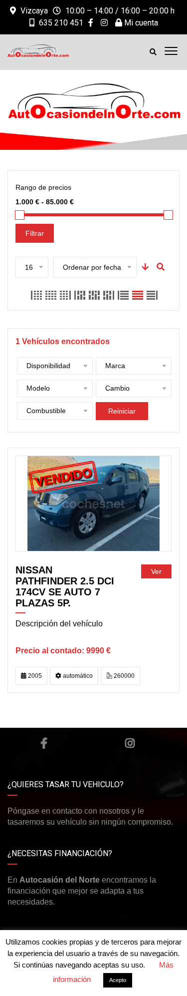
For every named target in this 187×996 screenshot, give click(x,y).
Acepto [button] (117, 980)
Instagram (130, 743)
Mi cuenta (140, 22)
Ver (156, 571)
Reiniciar (122, 411)
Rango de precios (43, 187)
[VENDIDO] (93, 503)
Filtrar (34, 233)
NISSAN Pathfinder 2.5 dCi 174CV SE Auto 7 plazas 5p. (64, 586)
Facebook (43, 743)
